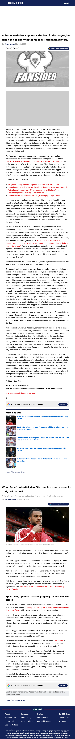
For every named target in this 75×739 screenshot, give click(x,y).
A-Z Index (62, 721)
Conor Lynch (9, 44)
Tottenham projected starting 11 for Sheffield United (28, 193)
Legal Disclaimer (27, 721)
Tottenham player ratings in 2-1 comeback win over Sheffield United (34, 190)
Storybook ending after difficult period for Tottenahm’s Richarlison (33, 184)
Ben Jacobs (58, 641)
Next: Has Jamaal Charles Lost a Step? (21, 393)
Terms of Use (64, 718)
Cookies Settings (11, 725)
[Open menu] (5, 3)
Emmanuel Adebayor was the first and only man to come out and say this (34, 161)
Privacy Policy (42, 718)
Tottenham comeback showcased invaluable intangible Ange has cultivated (37, 187)
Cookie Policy (10, 721)
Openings (25, 714)
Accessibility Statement (46, 721)
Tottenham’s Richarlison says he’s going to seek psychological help (34, 195)
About (7, 714)
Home (8, 472)
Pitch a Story (26, 718)
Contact (40, 714)
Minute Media (14, 730)
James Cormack (11, 499)
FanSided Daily (11, 718)
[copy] (17, 48)
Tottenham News (18, 472)
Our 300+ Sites (64, 714)
